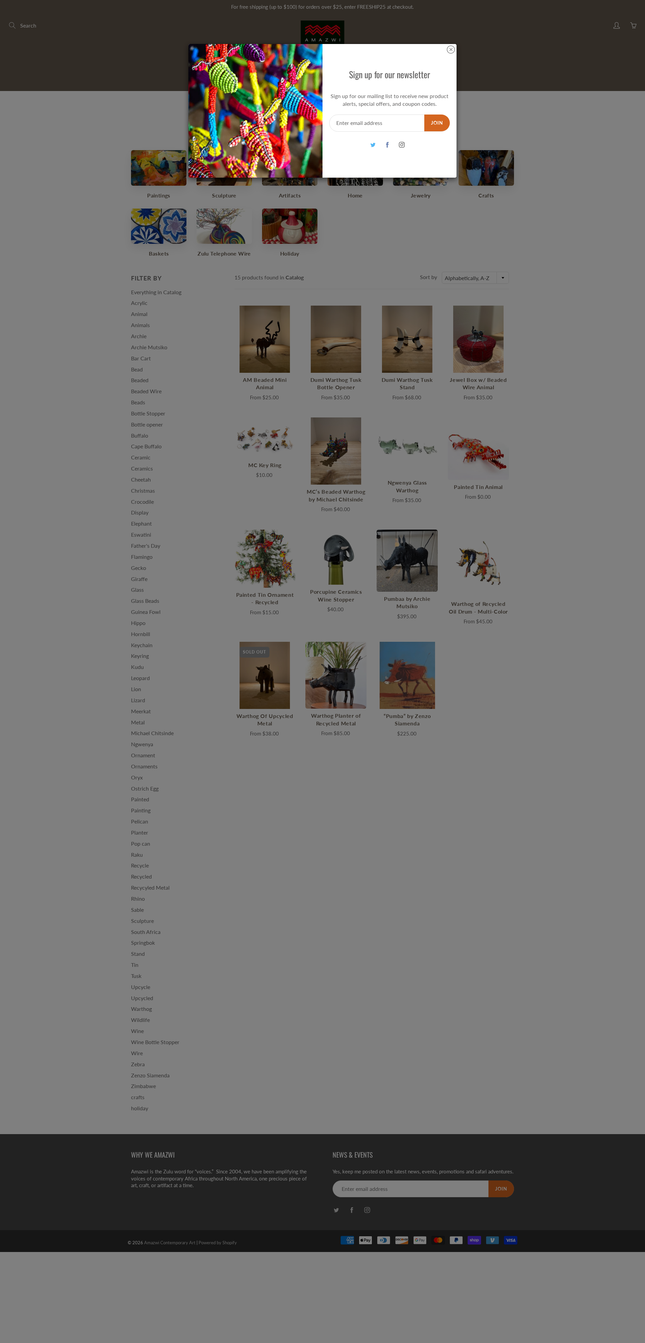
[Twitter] (373, 145)
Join (437, 123)
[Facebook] (387, 145)
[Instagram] (401, 145)
